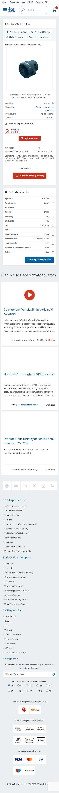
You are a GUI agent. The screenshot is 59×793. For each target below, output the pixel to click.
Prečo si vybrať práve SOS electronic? (20, 524)
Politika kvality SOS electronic (17, 533)
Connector (45, 225)
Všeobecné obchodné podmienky (18, 572)
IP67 (47, 216)
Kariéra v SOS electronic (14, 546)
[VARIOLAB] (7, 340)
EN (40, 685)
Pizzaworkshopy (11, 639)
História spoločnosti (12, 537)
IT (30, 691)
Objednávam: (24, 168)
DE (49, 685)
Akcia (6, 625)
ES (40, 691)
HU (30, 685)
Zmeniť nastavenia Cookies (15, 604)
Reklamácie (9, 581)
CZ (21, 685)
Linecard (8, 568)
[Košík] (54, 9)
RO (11, 691)
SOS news (8, 648)
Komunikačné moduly (29, 405)
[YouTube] (16, 485)
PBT (47, 243)
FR (49, 691)
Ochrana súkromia (12, 595)
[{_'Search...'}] (23, 10)
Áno (47, 252)
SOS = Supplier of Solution (15, 506)
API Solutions (10, 616)
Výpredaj (8, 630)
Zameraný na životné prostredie (17, 551)
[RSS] (52, 485)
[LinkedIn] (25, 485)
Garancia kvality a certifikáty (16, 528)
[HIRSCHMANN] (7, 405)
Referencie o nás (11, 515)
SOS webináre (10, 643)
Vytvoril (40, 784)
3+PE (47, 247)
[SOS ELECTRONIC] (7, 469)
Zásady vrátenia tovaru (13, 586)
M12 (47, 220)
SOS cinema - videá (12, 634)
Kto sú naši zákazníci (13, 510)
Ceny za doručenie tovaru (15, 577)
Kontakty (8, 519)
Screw (46, 203)
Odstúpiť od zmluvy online (15, 599)
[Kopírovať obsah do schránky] (53, 103)
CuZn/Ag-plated (42, 238)
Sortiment (8, 563)
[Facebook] (7, 485)
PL (21, 691)
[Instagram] (43, 485)
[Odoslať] (53, 674)
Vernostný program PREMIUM (16, 590)
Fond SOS (8, 542)
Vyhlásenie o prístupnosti (15, 652)
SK (11, 685)
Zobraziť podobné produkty (39, 259)
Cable (47, 234)
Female (46, 212)
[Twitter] (34, 485)
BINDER (50, 117)
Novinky (7, 621)
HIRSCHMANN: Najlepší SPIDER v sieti (29, 374)
